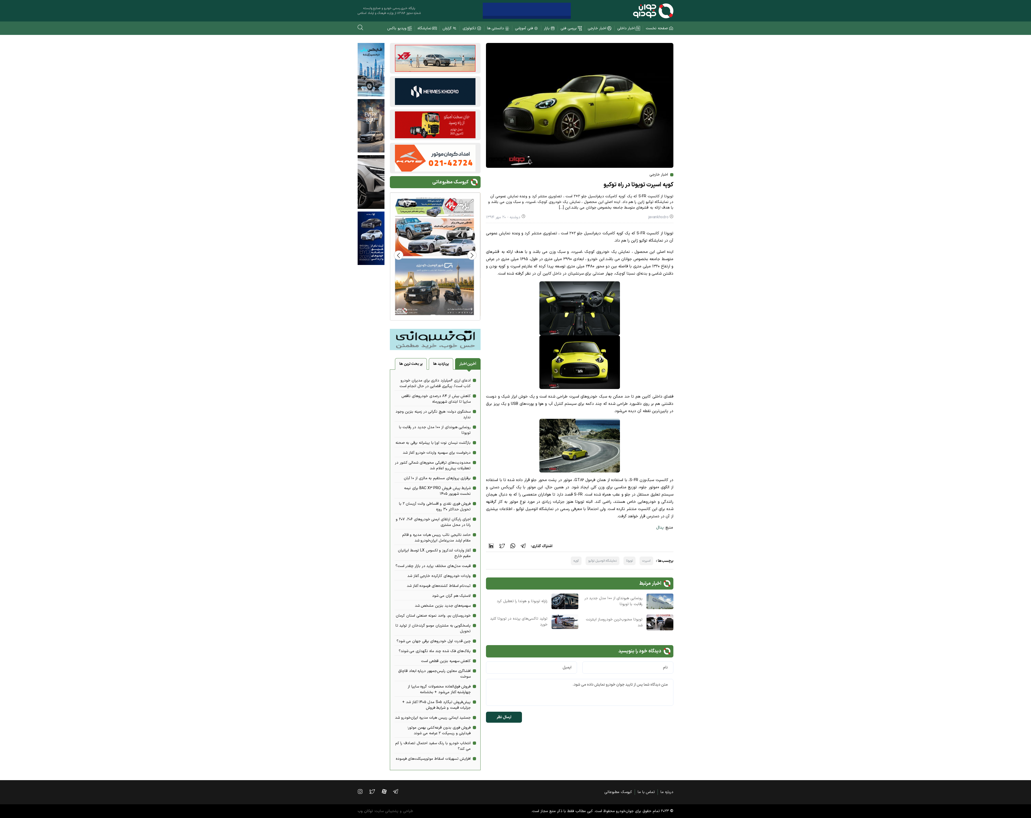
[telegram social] (398, 791)
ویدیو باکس (396, 28)
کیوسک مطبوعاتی (618, 792)
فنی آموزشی (524, 28)
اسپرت (646, 560)
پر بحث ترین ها (411, 364)
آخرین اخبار (468, 364)
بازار (547, 28)
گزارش (447, 28)
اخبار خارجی (597, 28)
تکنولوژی (469, 28)
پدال (660, 528)
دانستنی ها (495, 28)
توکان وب (365, 811)
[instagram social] (363, 791)
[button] (398, 255)
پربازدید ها (441, 364)
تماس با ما (646, 792)
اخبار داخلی (626, 28)
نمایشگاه (424, 28)
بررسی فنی (569, 28)
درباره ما (666, 792)
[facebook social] (387, 791)
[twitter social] (374, 791)
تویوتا (629, 560)
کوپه (576, 560)
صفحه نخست (657, 28)
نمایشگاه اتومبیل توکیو (602, 560)
